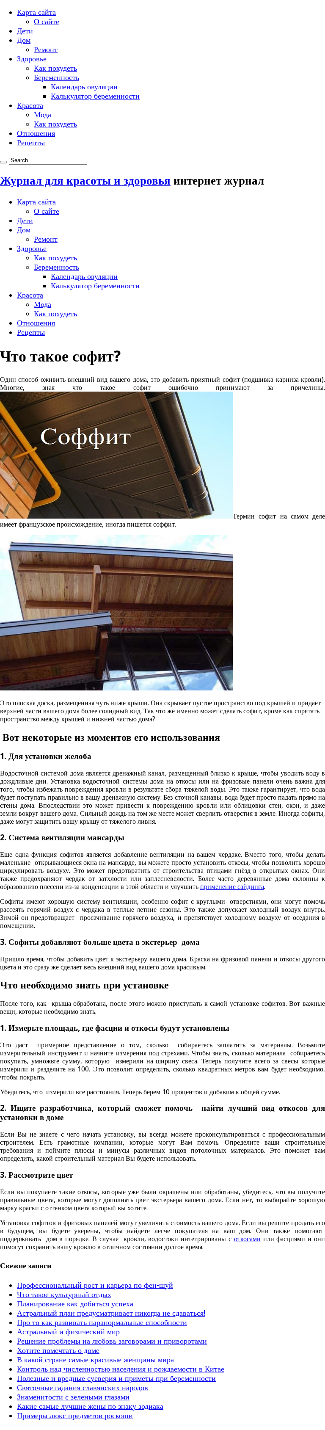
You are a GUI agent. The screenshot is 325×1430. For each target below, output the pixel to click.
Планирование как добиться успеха (75, 1303)
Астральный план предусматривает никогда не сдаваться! (111, 1313)
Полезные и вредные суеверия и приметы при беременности (116, 1378)
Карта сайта (36, 12)
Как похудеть (55, 67)
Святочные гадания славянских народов (82, 1387)
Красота (30, 105)
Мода (42, 114)
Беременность (56, 77)
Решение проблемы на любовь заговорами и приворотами (112, 1340)
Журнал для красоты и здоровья (85, 180)
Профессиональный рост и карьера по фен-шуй (95, 1285)
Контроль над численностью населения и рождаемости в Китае (120, 1368)
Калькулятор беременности (95, 95)
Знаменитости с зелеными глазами (73, 1396)
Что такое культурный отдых (64, 1294)
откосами (247, 1239)
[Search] (3, 162)
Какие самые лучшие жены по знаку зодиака (90, 1406)
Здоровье (32, 58)
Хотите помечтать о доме (58, 1350)
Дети (25, 30)
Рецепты (31, 142)
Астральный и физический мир (68, 1331)
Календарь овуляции (84, 86)
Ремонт (46, 49)
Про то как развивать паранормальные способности (102, 1322)
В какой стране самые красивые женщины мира (95, 1359)
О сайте (46, 21)
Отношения (36, 133)
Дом (23, 40)
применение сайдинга (232, 887)
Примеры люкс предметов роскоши (75, 1415)
